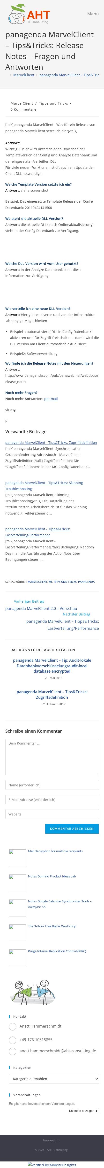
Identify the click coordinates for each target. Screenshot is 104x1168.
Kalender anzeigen (82, 1110)
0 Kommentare (23, 109)
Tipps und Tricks (53, 103)
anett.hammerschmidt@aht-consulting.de (58, 1050)
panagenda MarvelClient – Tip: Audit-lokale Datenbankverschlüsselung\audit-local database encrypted (52, 666)
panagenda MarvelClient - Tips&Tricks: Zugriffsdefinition (51, 442)
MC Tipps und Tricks (63, 582)
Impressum (51, 1140)
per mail (51, 398)
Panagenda (86, 582)
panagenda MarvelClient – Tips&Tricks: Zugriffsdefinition (52, 694)
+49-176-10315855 (36, 1039)
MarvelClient (22, 103)
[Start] (6, 74)
